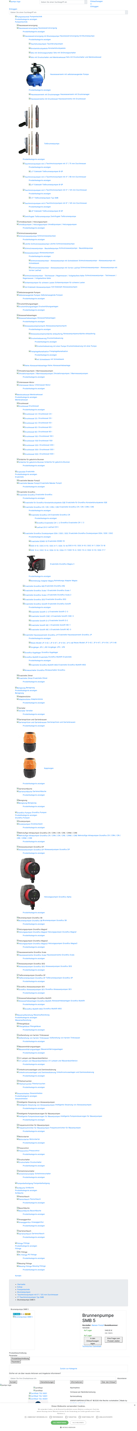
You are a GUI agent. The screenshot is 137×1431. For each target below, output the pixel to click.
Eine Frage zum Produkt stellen (113, 1339)
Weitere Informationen (73, 1413)
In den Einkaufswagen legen (93, 1341)
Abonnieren (122, 1378)
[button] (68, 1427)
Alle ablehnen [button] (78, 1423)
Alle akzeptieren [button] (59, 1423)
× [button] (134, 1405)
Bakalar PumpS (98, 1325)
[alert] (68, 1417)
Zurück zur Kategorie (68, 1368)
